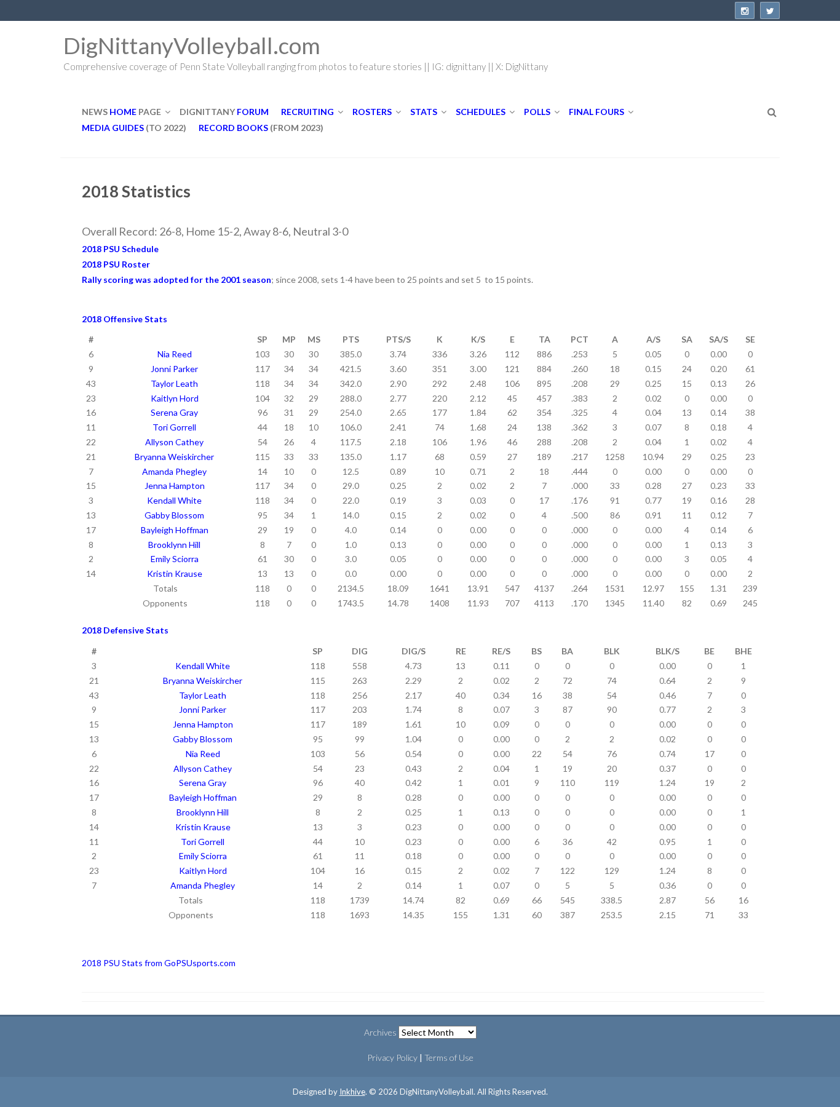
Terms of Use (448, 1057)
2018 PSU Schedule (120, 249)
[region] (423, 471)
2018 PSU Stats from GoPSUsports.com (159, 963)
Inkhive (352, 1092)
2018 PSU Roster (116, 264)
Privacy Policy (392, 1057)
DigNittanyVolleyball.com (191, 45)
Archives (380, 1032)
